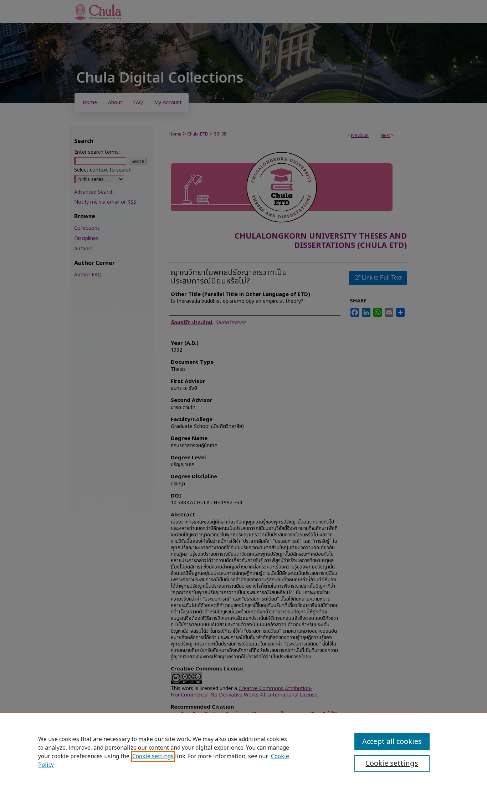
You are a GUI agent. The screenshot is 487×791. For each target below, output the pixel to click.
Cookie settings (153, 756)
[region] (243, 752)
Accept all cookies (392, 741)
